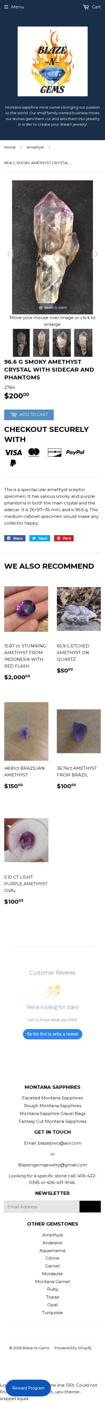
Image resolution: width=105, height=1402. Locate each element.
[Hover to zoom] (52, 247)
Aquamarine (52, 1250)
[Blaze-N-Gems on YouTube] (61, 1332)
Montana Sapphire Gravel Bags (52, 1113)
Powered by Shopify (73, 1348)
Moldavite (52, 1273)
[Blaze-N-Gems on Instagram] (51, 1332)
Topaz (52, 1297)
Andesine (52, 1242)
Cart (96, 6)
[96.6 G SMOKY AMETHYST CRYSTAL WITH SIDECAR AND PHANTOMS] (21, 343)
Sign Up (90, 1207)
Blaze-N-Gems (36, 1348)
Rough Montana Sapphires (52, 1105)
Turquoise (52, 1312)
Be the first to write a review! (52, 1034)
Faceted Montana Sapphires (52, 1097)
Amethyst (35, 147)
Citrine (52, 1258)
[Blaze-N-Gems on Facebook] (42, 1332)
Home (10, 147)
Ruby (52, 1289)
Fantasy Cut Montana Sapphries (52, 1121)
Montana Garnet (52, 1281)
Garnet (52, 1266)
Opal (52, 1304)
